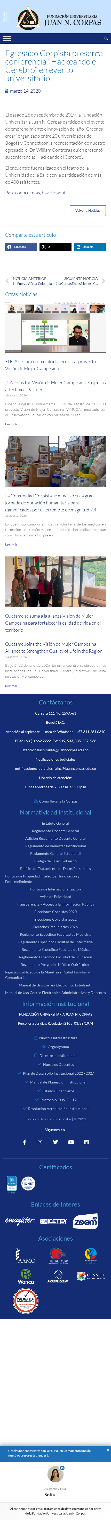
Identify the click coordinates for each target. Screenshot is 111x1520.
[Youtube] (71, 1142)
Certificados (55, 1167)
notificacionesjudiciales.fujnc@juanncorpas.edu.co (55, 768)
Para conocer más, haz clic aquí (35, 192)
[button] (21, 247)
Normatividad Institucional (55, 812)
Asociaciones (55, 1238)
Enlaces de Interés (55, 1204)
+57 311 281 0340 (90, 731)
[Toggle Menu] (7, 38)
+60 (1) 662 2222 (37, 741)
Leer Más (11, 424)
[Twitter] (55, 1142)
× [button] (108, 1450)
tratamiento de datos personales (66, 1509)
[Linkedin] (86, 1142)
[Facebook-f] (24, 1142)
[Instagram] (40, 1142)
